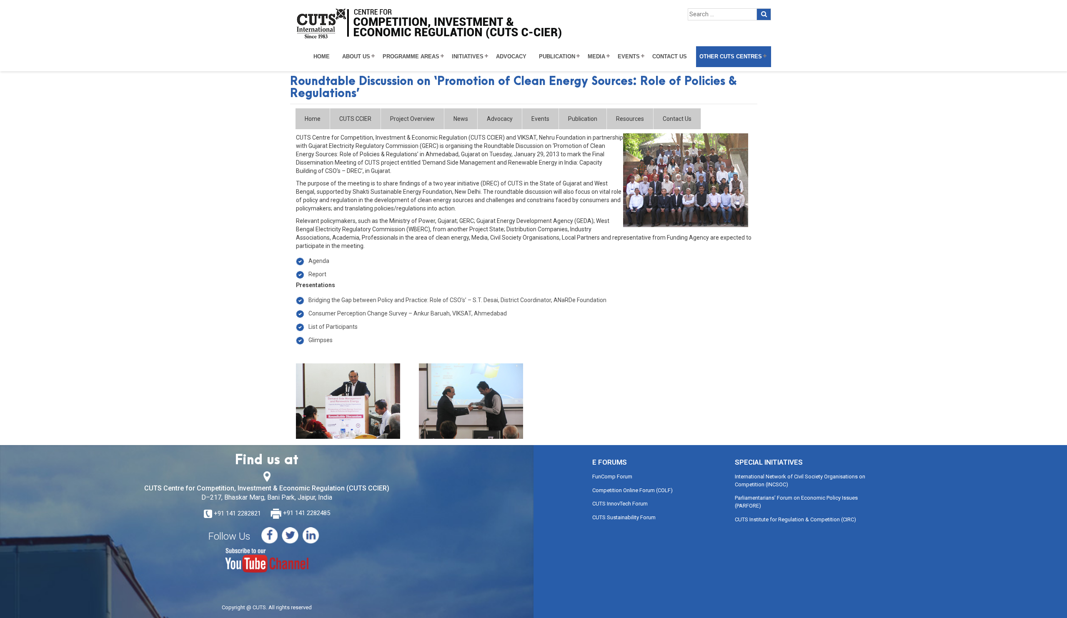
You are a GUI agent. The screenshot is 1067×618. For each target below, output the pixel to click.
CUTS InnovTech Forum (620, 503)
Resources (630, 118)
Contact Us (669, 57)
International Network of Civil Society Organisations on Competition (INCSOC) (800, 480)
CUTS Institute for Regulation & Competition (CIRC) (795, 519)
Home (321, 57)
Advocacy (511, 57)
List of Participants (333, 326)
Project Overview (412, 118)
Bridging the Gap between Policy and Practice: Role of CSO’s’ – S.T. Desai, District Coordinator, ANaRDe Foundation (457, 300)
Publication (557, 57)
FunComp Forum (612, 476)
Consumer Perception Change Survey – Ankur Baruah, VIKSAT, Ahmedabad (407, 313)
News (460, 118)
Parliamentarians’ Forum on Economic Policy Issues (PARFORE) (796, 502)
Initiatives (467, 57)
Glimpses (320, 340)
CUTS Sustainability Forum (624, 517)
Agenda (318, 261)
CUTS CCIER (355, 118)
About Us (356, 57)
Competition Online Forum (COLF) (632, 490)
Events (629, 57)
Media (596, 57)
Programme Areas (411, 57)
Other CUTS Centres (730, 57)
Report (317, 274)
